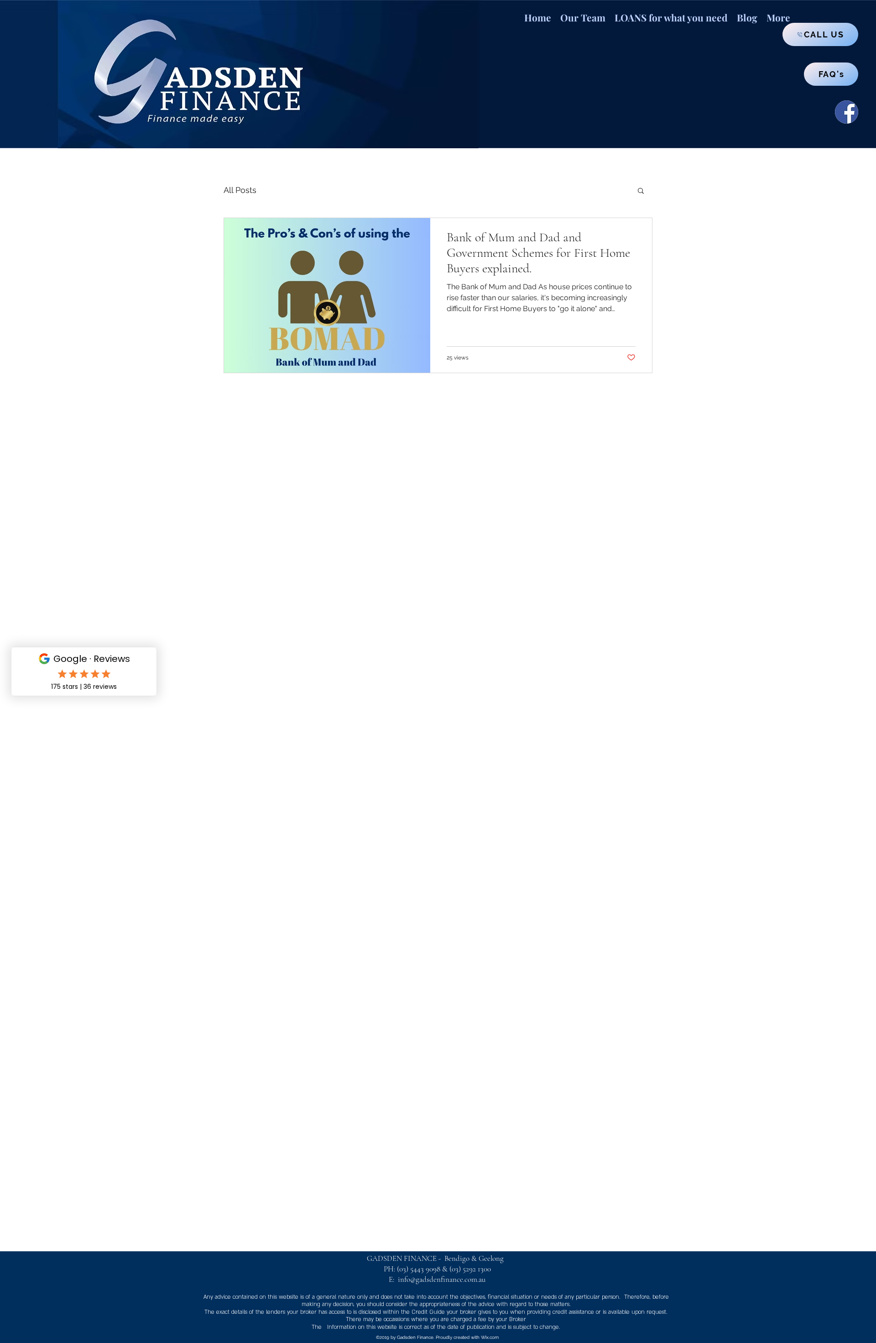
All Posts (240, 190)
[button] (671, 13)
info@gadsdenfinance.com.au (441, 1279)
